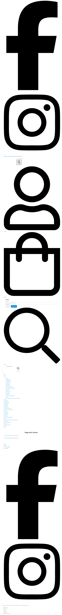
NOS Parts (7, 389)
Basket (8, 306)
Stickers (5, 418)
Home (5, 374)
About (5, 375)
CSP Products (6, 413)
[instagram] (32, 154)
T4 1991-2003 (8, 384)
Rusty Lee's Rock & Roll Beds (10, 395)
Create (27, 605)
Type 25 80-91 (8, 383)
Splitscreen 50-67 (8, 380)
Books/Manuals (8, 390)
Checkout (14, 306)
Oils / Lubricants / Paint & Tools (10, 388)
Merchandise (7, 394)
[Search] (18, 368)
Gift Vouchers (8, 393)
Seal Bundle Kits (8, 385)
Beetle (5, 399)
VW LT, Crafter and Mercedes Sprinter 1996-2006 (13, 398)
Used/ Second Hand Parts (7, 408)
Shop (4, 376)
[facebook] (32, 89)
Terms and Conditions (7, 422)
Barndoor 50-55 (8, 379)
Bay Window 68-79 (6, 403)
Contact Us (5, 423)
